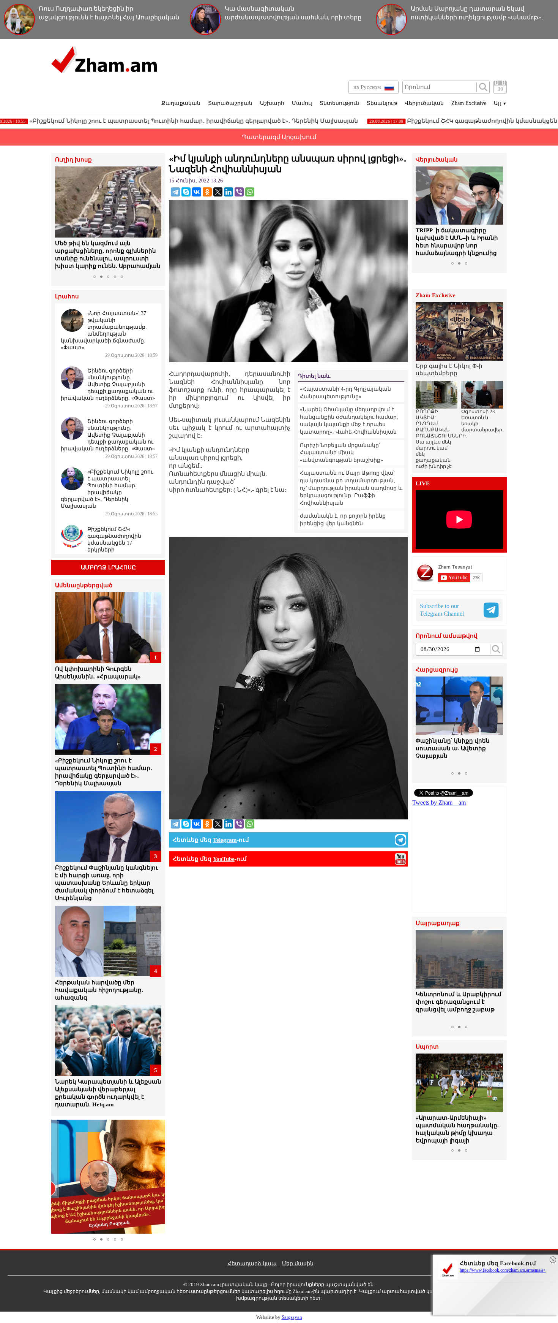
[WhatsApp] (249, 191)
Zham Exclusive (468, 103)
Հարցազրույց (437, 670)
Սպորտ (427, 1047)
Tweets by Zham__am (439, 802)
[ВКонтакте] (196, 191)
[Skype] (186, 191)
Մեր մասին (298, 1263)
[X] (217, 191)
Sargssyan (292, 1317)
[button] (62, 219)
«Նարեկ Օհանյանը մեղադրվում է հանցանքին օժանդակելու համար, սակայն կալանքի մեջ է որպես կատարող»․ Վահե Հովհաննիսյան (349, 421)
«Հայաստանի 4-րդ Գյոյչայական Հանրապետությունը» (345, 392)
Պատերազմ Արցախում (279, 137)
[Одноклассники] (207, 191)
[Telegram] (175, 191)
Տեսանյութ (382, 103)
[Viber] (239, 191)
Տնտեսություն (339, 103)
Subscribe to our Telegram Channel (442, 610)
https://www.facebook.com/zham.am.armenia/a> (503, 1270)
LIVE (423, 483)
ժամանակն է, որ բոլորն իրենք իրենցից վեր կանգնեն (343, 519)
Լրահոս (67, 296)
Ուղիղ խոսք (73, 160)
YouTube (224, 859)
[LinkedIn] (228, 191)
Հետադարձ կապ (252, 1263)
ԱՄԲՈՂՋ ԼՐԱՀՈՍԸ (108, 567)
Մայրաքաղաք (438, 923)
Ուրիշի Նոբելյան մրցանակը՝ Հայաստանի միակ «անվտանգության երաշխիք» (341, 452)
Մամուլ (302, 103)
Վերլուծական (424, 103)
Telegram (225, 840)
